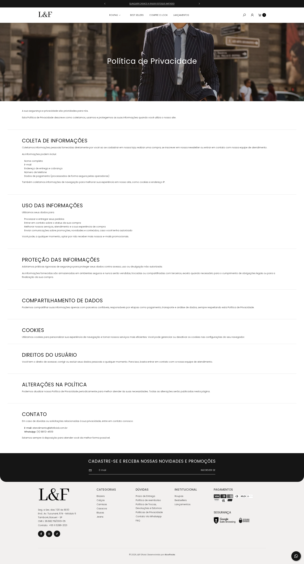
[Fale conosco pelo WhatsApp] (296, 556)
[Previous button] (105, 3)
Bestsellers (181, 500)
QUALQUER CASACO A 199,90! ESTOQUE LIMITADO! (151, 3)
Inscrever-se (208, 470)
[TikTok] (57, 534)
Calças (101, 500)
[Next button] (199, 3)
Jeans (100, 516)
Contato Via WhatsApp (149, 516)
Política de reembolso (148, 500)
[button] (118, 15)
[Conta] (252, 15)
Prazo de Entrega (145, 496)
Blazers (101, 496)
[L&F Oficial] (45, 14)
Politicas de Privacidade (149, 512)
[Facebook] (41, 534)
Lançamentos (182, 504)
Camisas (102, 504)
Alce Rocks (170, 554)
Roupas (179, 496)
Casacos (102, 508)
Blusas (100, 512)
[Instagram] (49, 534)
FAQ (138, 520)
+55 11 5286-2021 (58, 525)
